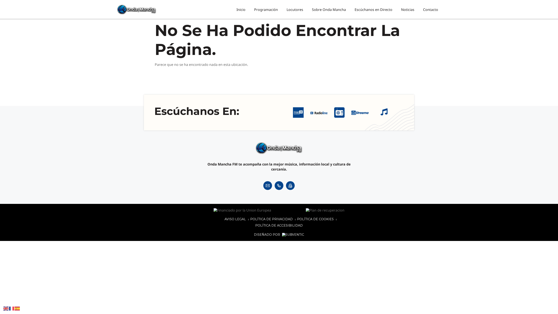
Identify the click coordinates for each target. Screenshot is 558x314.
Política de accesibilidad (279, 225)
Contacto (430, 9)
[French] (12, 308)
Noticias (407, 9)
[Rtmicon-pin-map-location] (290, 185)
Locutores (295, 9)
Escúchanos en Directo (373, 9)
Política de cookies (315, 219)
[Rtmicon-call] (279, 185)
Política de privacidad (271, 219)
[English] (6, 308)
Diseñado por (267, 235)
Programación (266, 9)
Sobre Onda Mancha (329, 9)
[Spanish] (17, 308)
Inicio (240, 9)
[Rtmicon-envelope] (267, 185)
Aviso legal (235, 219)
